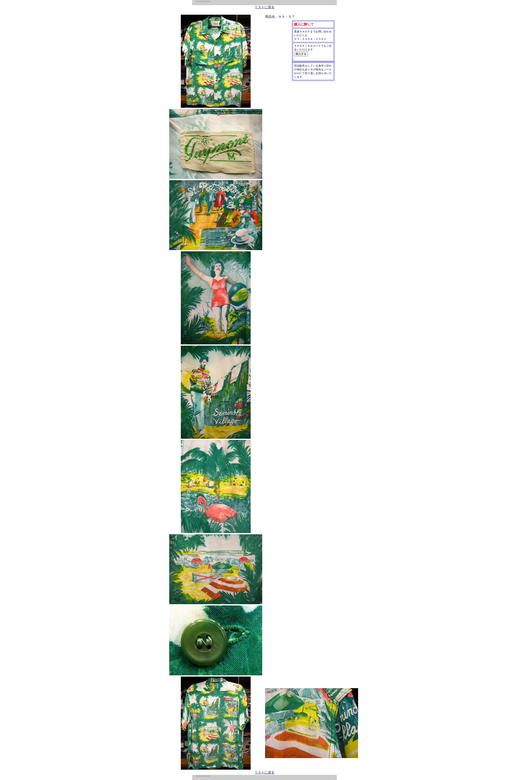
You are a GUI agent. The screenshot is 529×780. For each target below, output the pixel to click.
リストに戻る (264, 7)
